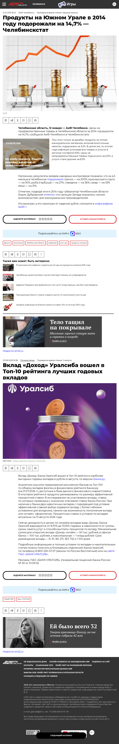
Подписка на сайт (101, 662)
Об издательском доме (35, 662)
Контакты (28, 665)
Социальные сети (44, 665)
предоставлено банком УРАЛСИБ (29, 461)
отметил (49, 194)
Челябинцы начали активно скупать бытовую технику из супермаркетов (51, 275)
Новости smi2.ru (13, 351)
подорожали (55, 179)
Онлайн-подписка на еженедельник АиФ (69, 662)
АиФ (5, 113)
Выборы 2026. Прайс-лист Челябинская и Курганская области (53, 673)
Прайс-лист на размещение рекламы (73, 665)
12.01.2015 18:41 (9, 12)
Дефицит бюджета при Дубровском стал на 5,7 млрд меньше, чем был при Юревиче (56, 285)
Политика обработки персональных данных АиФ (48, 669)
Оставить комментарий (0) (93, 219)
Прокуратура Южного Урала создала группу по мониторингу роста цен (51, 295)
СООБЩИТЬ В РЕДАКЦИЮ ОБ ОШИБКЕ (40, 676)
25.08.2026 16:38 (10, 360)
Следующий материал (61, 736)
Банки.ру (99, 479)
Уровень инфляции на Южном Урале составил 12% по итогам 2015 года (50, 305)
